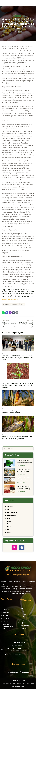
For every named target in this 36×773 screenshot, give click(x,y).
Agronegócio (14, 304)
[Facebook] (21, 547)
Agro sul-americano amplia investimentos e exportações (24, 480)
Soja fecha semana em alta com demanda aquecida (24, 463)
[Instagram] (14, 547)
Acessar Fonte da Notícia (10, 299)
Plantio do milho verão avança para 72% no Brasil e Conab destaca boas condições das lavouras (17, 385)
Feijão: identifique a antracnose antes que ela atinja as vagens (24, 489)
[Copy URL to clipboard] (10, 312)
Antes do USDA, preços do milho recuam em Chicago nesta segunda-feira (17, 437)
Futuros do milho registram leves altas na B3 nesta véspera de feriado (17, 412)
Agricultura (6, 304)
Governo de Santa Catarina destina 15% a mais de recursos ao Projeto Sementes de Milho (17, 358)
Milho (18, 16)
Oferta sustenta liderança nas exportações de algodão (24, 471)
